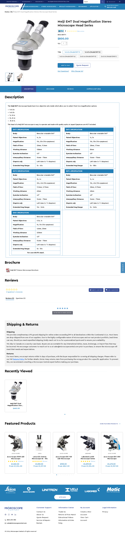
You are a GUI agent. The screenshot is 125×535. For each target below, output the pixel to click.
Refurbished (83, 6)
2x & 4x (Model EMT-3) (89, 56)
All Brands (62, 497)
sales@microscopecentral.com (58, 1)
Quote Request (82, 65)
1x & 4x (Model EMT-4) (68, 56)
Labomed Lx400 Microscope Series (88, 457)
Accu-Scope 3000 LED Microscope (15, 457)
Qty (59, 43)
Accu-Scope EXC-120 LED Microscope (64, 457)
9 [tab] (71, 475)
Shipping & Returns (94, 89)
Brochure (50, 89)
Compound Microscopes (30, 6)
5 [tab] (64, 475)
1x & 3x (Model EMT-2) (92, 52)
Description (28, 89)
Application (94, 6)
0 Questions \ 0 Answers (14, 292)
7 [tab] (68, 475)
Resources (39, 1)
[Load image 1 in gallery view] (9, 77)
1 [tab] (65, 414)
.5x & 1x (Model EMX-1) (110, 56)
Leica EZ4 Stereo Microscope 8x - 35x (40, 457)
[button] (119, 1)
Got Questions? (63, 71)
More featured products (109, 423)
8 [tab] (69, 475)
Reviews (70, 89)
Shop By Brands (12, 1)
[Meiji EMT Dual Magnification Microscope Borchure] (8, 270)
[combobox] (92, 2)
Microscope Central (17, 531)
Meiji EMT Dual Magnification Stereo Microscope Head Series (16, 404)
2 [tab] (58, 475)
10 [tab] (73, 475)
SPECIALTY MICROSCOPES (67, 6)
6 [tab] (66, 475)
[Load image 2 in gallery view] (19, 77)
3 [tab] (60, 475)
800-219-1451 (111, 7)
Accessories (26, 1)
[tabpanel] (16, 396)
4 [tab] (62, 475)
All (11, 12)
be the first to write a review (62, 312)
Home (7, 12)
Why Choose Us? (77, 71)
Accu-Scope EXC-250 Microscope (112, 457)
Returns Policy (18, 359)
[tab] (10, 299)
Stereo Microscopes (48, 6)
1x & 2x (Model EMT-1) (72, 52)
